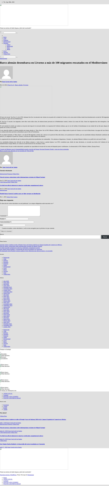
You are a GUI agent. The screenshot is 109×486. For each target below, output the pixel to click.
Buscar (2, 234)
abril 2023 (6, 317)
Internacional (6, 41)
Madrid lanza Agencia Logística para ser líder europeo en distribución (20, 193)
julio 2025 (6, 295)
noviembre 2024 (7, 304)
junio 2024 (6, 310)
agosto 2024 (6, 307)
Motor (8, 49)
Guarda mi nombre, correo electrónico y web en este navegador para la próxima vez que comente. (28, 228)
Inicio (4, 37)
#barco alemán (19, 85)
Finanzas (5, 40)
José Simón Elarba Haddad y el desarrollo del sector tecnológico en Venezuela (21, 249)
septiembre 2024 (7, 305)
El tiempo (2, 390)
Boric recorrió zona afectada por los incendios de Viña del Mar (17, 151)
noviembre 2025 (7, 288)
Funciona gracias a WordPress (8, 475)
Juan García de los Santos (9, 81)
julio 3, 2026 (3, 423)
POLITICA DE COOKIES (10, 396)
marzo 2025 (6, 299)
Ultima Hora (6, 54)
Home (5, 477)
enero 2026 (6, 285)
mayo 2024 (6, 311)
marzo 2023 (6, 319)
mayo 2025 (6, 298)
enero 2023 (6, 322)
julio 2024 (6, 308)
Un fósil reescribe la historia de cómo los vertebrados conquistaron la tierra (21, 185)
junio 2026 (6, 282)
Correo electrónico (5, 222)
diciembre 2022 (7, 324)
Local (4, 51)
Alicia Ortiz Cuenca (12, 197)
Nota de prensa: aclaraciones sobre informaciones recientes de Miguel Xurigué (22, 177)
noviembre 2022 (7, 325)
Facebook (6, 405)
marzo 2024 (6, 314)
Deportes (5, 43)
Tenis (8, 48)
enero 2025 (6, 302)
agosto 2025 (6, 293)
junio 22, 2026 (4, 431)
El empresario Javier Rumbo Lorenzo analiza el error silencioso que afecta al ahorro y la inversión (26, 251)
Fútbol (8, 44)
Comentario (3, 216)
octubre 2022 (6, 327)
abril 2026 (6, 284)
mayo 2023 (6, 316)
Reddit (5, 408)
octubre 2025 (6, 290)
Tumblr (5, 409)
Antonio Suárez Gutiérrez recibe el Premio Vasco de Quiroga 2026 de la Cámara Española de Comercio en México (31, 244)
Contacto (5, 395)
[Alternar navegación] (0, 31)
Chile (4, 38)
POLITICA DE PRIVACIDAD (12, 398)
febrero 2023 (6, 320)
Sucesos (5, 52)
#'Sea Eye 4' (10, 85)
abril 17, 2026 (4, 447)
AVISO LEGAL (7, 393)
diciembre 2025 (7, 287)
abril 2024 (6, 313)
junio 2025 (6, 296)
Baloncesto (10, 46)
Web (1, 225)
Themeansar (30, 475)
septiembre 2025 (7, 291)
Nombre (2, 219)
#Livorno (25, 85)
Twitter (5, 406)
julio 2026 (6, 281)
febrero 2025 (6, 301)
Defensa (5, 260)
